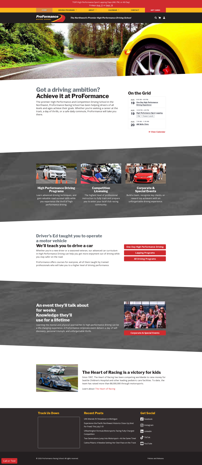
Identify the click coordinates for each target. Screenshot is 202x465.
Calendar (112, 10)
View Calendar (158, 131)
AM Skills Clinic (142, 124)
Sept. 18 (109, 5)
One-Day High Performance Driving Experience (147, 103)
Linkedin (148, 431)
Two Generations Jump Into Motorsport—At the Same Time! (110, 438)
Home (44, 10)
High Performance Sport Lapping (149, 113)
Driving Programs (66, 10)
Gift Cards (155, 10)
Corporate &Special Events (145, 189)
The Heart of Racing (105, 388)
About (91, 10)
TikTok (147, 437)
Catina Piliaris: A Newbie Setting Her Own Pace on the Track (110, 442)
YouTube (148, 443)
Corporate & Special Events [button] (145, 332)
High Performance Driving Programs (56, 189)
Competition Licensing (101, 189)
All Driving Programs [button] (145, 258)
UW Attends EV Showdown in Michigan (100, 419)
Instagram (148, 425)
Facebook (148, 419)
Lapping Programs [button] (145, 252)
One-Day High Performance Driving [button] (145, 246)
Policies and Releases (156, 458)
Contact (135, 10)
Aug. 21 (100, 5)
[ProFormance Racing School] (50, 18)
